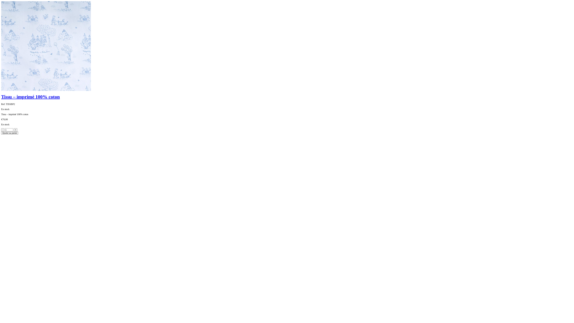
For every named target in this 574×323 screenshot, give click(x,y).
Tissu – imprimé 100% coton (30, 96)
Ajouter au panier (9, 133)
